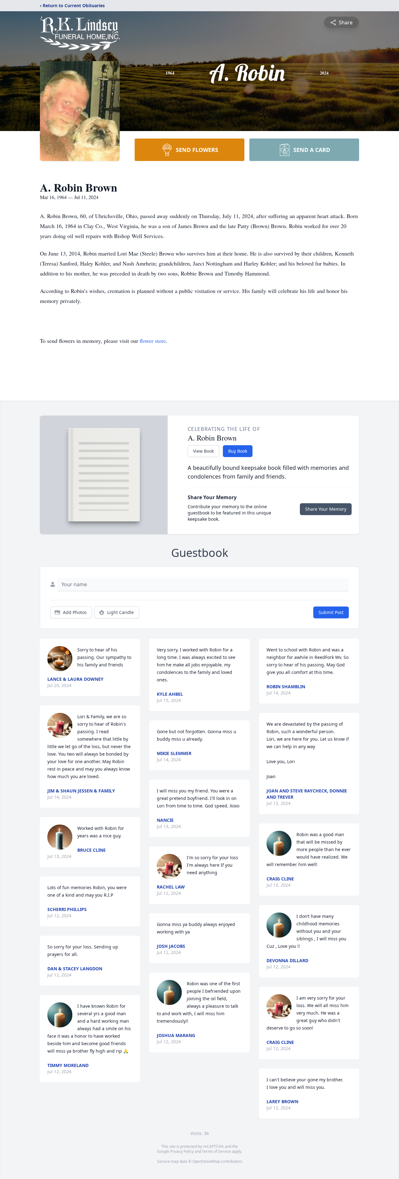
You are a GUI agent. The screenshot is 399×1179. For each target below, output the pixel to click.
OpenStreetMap (206, 1161)
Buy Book (237, 451)
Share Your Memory (325, 509)
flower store (153, 340)
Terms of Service (216, 1151)
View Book (203, 451)
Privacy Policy (182, 1151)
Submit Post (331, 612)
